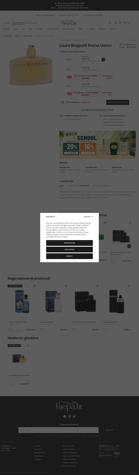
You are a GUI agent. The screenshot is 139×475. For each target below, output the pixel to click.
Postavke (69, 249)
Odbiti (69, 256)
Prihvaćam (69, 243)
